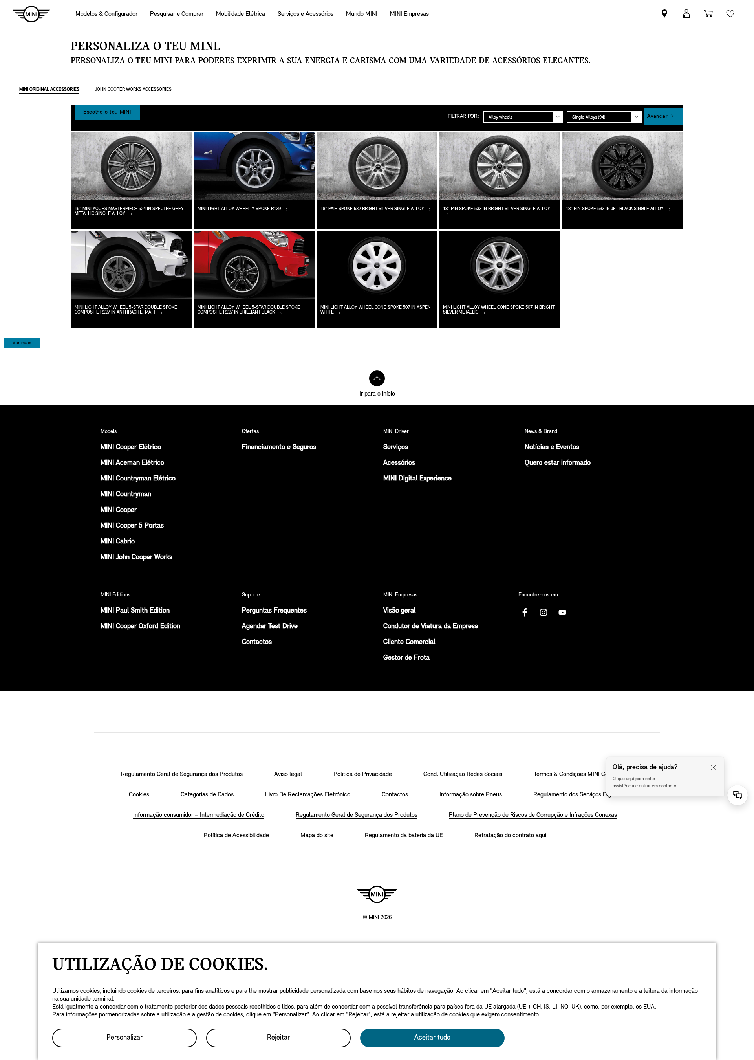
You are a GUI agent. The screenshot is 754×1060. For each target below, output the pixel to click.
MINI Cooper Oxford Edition (140, 626)
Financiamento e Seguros (279, 447)
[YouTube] (562, 612)
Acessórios (399, 463)
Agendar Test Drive (270, 626)
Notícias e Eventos (552, 447)
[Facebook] (524, 612)
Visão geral (399, 610)
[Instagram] (543, 612)
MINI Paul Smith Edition (135, 610)
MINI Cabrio (118, 541)
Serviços (395, 447)
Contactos (257, 642)
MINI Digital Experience (417, 478)
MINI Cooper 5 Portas (132, 526)
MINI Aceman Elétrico (132, 463)
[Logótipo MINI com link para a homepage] (377, 894)
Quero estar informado (558, 463)
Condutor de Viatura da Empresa (430, 626)
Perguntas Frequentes (274, 610)
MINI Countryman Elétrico (138, 478)
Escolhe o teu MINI (107, 112)
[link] (664, 14)
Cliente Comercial (409, 642)
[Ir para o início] (377, 378)
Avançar (657, 116)
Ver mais (22, 343)
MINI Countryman (126, 494)
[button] (686, 14)
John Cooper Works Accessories (133, 89)
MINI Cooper (119, 510)
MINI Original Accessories (49, 89)
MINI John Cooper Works (136, 557)
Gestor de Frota (406, 658)
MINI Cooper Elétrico (131, 447)
